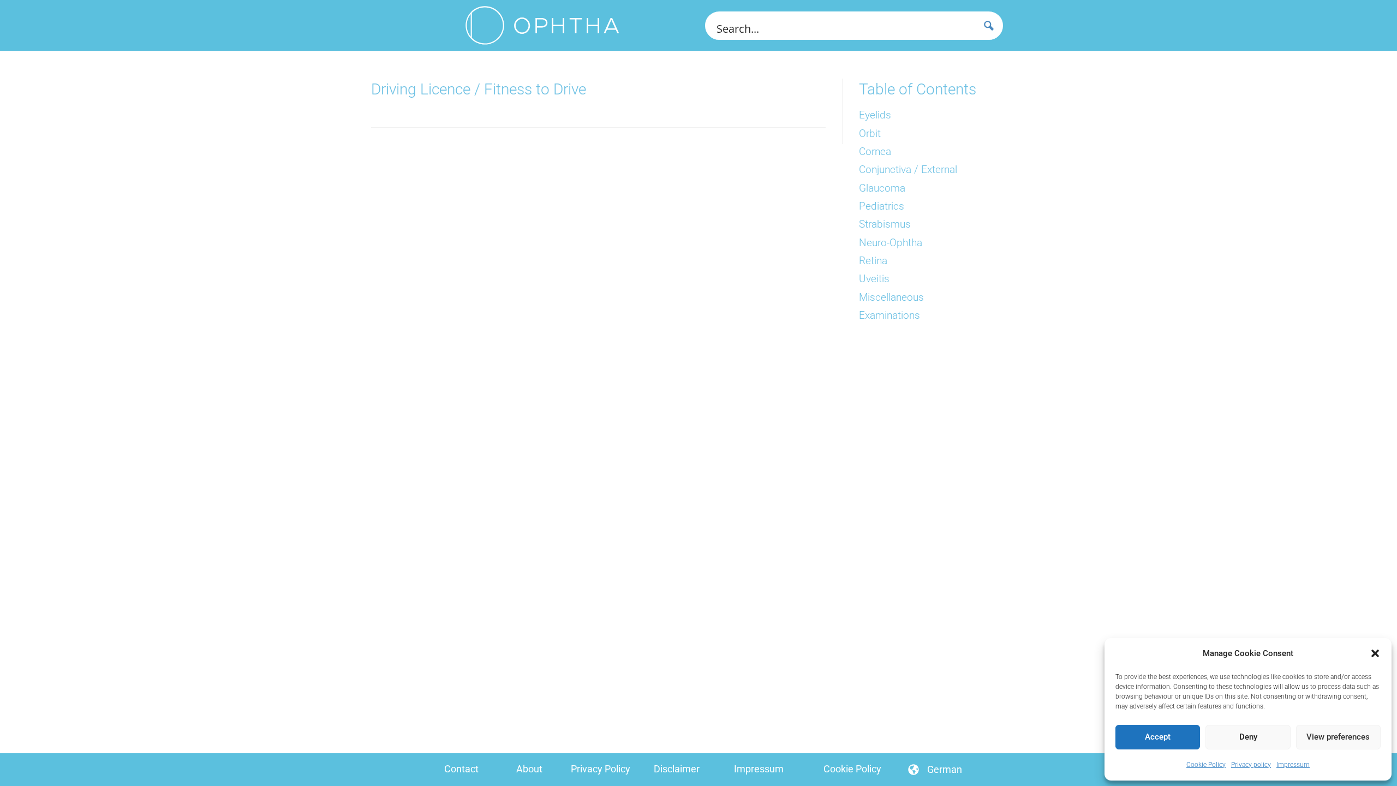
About (529, 769)
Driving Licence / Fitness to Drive (478, 89)
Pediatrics (881, 206)
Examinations (889, 315)
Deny (1248, 737)
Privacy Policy (600, 769)
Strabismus (885, 224)
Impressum (1293, 765)
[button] (1375, 653)
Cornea (875, 152)
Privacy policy (1251, 765)
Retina (873, 261)
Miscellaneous (891, 297)
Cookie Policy (1206, 765)
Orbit (870, 134)
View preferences (1338, 737)
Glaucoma (882, 188)
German (944, 769)
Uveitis (874, 279)
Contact (461, 769)
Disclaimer (677, 769)
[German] (913, 769)
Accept (1158, 737)
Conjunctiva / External (908, 170)
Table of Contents (917, 89)
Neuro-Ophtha (890, 243)
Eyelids (875, 115)
